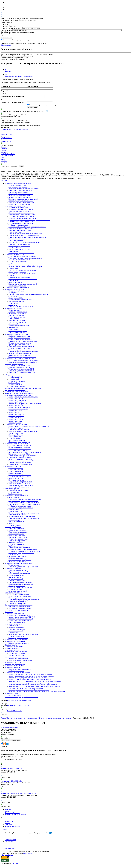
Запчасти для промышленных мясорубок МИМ (20, 358)
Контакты (4, 829)
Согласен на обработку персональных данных (18, 40)
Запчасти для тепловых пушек (15, 646)
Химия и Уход (9, 612)
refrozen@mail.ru (6, 141)
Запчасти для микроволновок (14, 289)
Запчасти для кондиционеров (14, 665)
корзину (15, 863)
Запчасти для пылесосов (13, 466)
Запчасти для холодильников (14, 254)
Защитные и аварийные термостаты (16, 391)
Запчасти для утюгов (11, 693)
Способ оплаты (6, 32)
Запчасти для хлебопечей (13, 568)
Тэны (6, 374)
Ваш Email (5, 24)
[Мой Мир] (7, 744)
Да (5, 69)
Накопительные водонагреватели (16, 652)
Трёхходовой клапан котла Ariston (18, 705)
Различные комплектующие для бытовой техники (21, 697)
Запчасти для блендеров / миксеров (16, 424)
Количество (5, 34)
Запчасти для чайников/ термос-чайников (18, 563)
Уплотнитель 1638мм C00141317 (11, 781)
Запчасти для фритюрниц (13, 667)
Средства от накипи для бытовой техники (18, 605)
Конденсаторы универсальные (15, 390)
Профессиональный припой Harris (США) (18, 393)
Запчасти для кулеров (12, 488)
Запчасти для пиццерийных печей (16, 639)
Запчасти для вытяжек (12, 650)
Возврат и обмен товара (12, 826)
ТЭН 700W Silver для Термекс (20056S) (20, 700)
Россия (7, 74)
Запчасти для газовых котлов (14, 613)
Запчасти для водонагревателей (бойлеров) (19, 183)
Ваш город (5, 26)
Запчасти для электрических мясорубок (18, 395)
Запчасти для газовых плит (14, 624)
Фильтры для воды (11, 645)
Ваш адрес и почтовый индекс (11, 28)
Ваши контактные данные (10, 20)
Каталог (7, 823)
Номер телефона (7, 22)
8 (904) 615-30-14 (6, 138)
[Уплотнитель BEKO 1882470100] (12, 727)
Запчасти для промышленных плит (16, 334)
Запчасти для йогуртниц (13, 662)
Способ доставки (6, 30)
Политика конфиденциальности (15, 814)
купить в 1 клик (15, 740)
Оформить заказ (6, 38)
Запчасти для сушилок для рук (15, 664)
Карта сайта (8, 824)
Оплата (7, 811)
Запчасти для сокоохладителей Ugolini (17, 287)
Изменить (8, 71)
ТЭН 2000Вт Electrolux (14, 711)
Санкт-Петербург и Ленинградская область (19, 76)
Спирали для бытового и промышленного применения (23, 388)
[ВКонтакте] (2, 744)
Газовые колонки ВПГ (12, 648)
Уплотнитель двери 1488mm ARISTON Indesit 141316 (18, 793)
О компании (9, 821)
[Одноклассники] (4, 744)
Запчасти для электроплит (13, 308)
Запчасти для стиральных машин (15, 206)
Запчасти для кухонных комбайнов (16, 443)
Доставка (8, 809)
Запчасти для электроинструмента (16, 641)
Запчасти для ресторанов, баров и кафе (17, 672)
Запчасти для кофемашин (13, 527)
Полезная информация (12, 813)
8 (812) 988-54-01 (6, 134)
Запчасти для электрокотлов (14, 364)
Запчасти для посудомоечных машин (17, 495)
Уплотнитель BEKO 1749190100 (11, 768)
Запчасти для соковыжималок (14, 657)
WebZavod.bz (27, 853)
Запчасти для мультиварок (13, 593)
